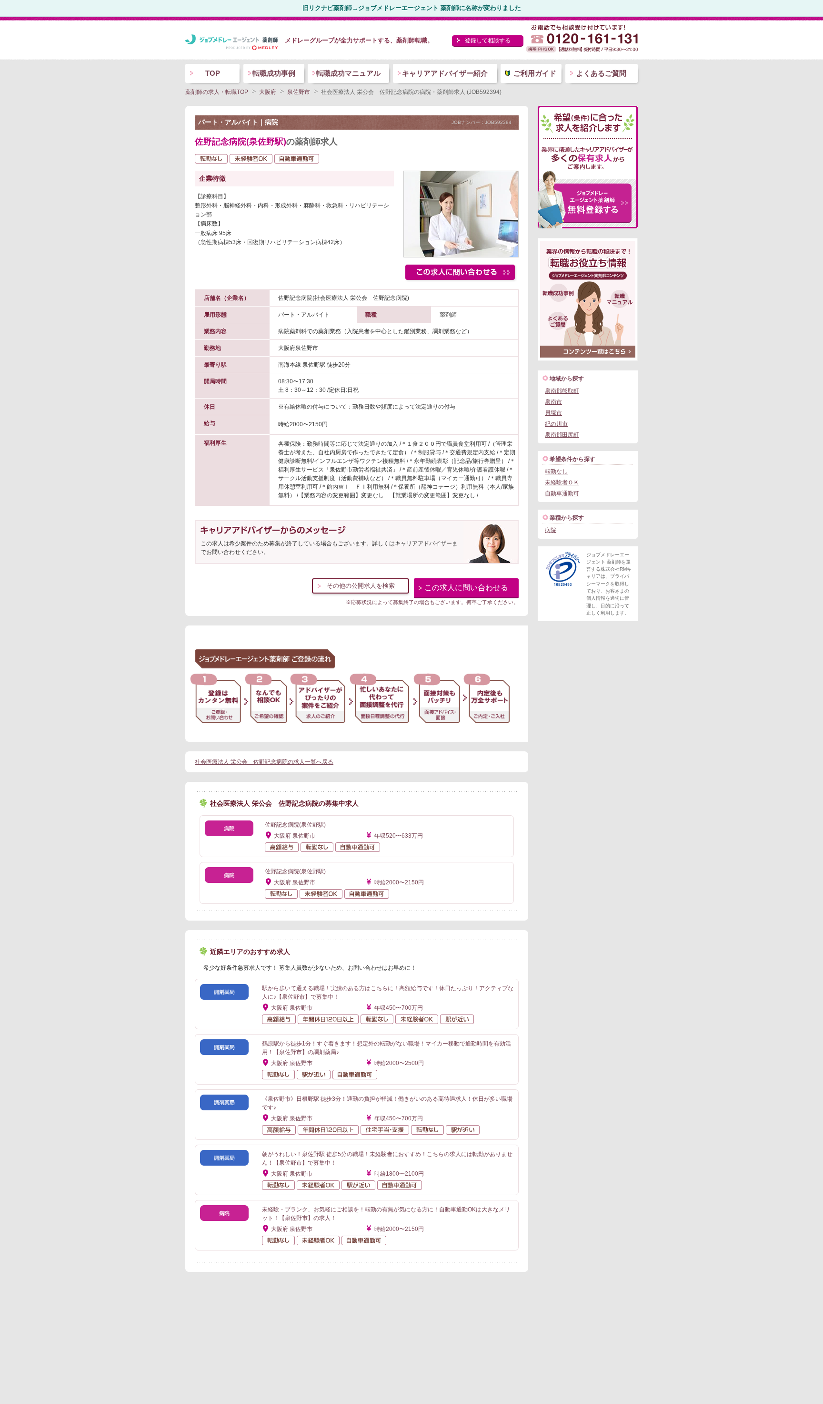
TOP (212, 73)
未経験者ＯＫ (562, 482)
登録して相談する (488, 40)
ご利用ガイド (534, 73)
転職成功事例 (273, 73)
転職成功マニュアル (348, 73)
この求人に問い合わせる (466, 588)
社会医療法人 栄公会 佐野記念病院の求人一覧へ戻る (264, 761)
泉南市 (553, 402)
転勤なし (556, 471)
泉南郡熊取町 (562, 391)
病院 (550, 530)
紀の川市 (556, 423)
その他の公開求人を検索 (361, 585)
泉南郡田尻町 (562, 434)
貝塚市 (553, 413)
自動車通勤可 (562, 493)
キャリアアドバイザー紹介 (445, 73)
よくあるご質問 (601, 73)
